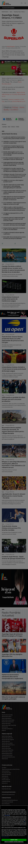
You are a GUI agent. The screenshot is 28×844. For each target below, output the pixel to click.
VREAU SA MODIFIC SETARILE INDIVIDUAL (14, 841)
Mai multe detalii (7, 815)
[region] (14, 824)
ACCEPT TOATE (14, 839)
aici (24, 821)
